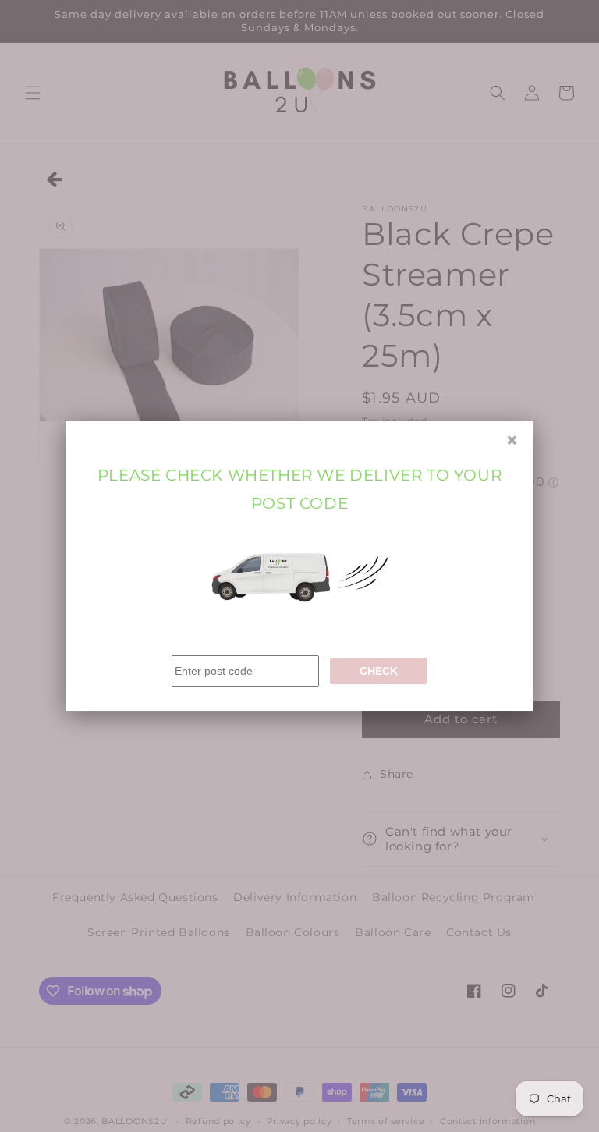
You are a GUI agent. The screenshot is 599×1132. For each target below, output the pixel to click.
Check (379, 671)
